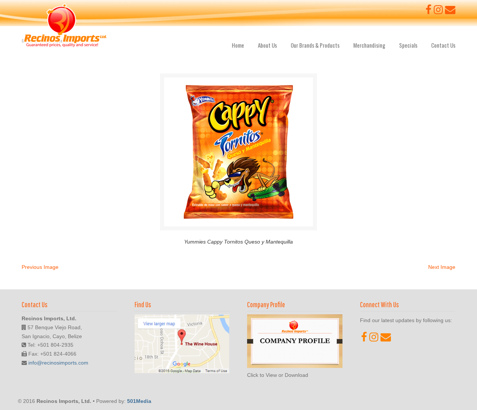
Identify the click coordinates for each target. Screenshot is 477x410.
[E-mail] (450, 12)
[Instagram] (438, 12)
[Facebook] (429, 12)
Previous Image (40, 267)
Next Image (441, 267)
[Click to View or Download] (294, 366)
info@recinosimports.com (58, 363)
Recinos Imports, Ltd (65, 26)
